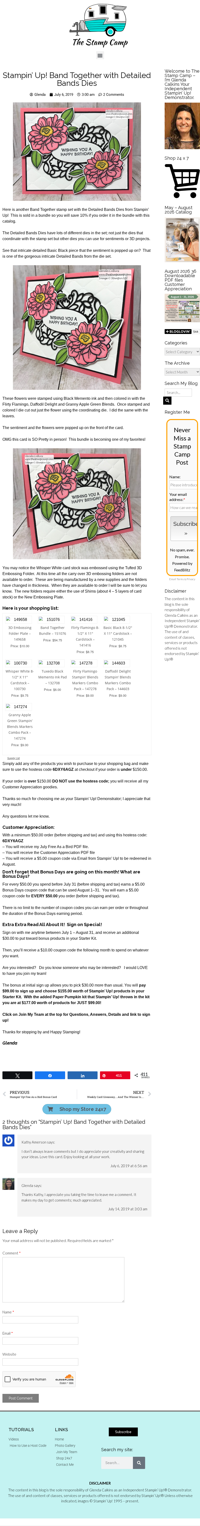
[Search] (139, 1463)
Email (7, 1333)
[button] (100, 55)
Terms (180, 579)
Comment (11, 1253)
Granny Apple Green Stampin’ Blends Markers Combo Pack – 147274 (20, 727)
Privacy (191, 579)
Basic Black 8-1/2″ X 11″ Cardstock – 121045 (117, 633)
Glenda (27, 1185)
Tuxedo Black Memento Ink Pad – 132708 (52, 677)
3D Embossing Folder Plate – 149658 (19, 633)
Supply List (13, 758)
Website (9, 1354)
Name (8, 1312)
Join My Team (31, 1014)
